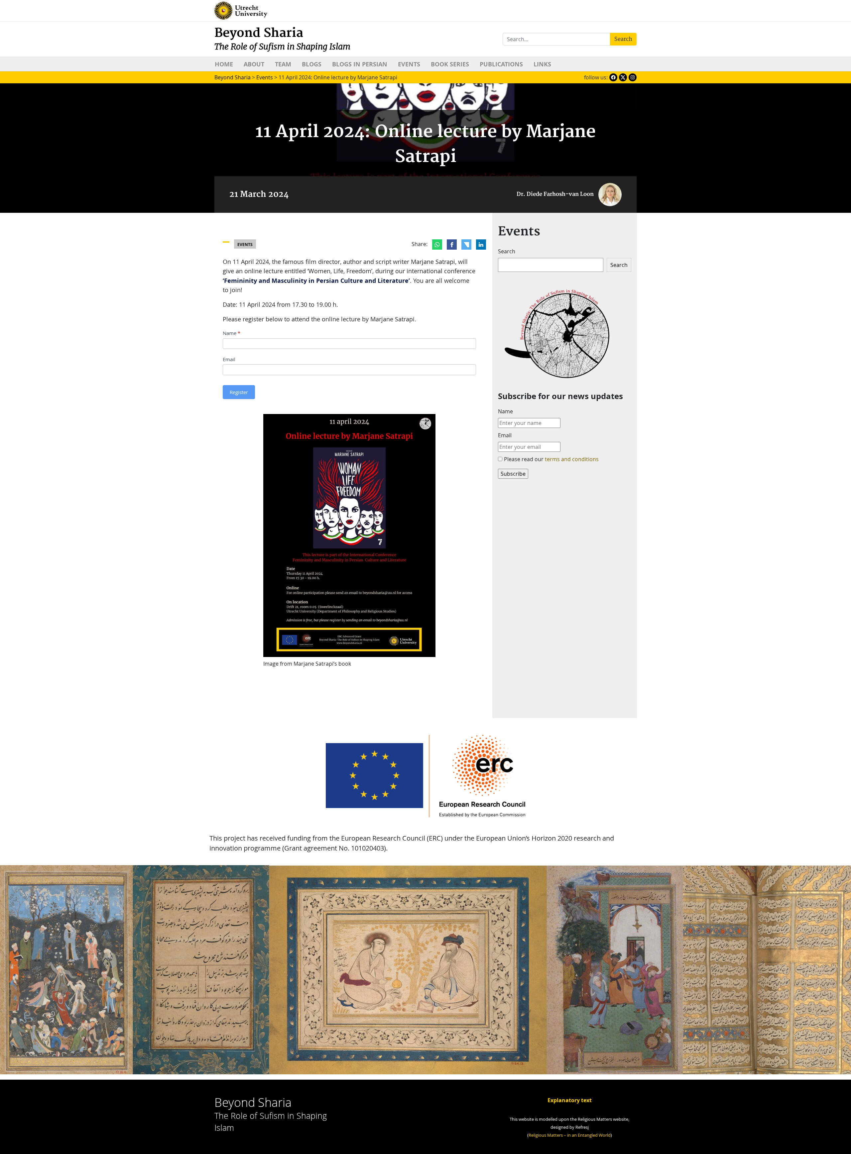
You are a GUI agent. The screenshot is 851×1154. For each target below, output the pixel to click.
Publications (501, 64)
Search (506, 251)
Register (239, 392)
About (254, 64)
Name (231, 333)
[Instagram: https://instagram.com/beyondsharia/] (633, 77)
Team (283, 64)
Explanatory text (569, 1100)
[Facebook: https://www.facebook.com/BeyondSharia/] (613, 77)
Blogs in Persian (359, 64)
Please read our (551, 459)
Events (409, 64)
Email (229, 359)
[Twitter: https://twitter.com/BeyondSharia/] (623, 77)
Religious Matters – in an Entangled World (570, 1135)
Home (224, 64)
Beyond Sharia (282, 39)
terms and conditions (572, 459)
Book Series (450, 64)
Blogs (311, 64)
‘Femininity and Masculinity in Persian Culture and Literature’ (316, 281)
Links (542, 64)
